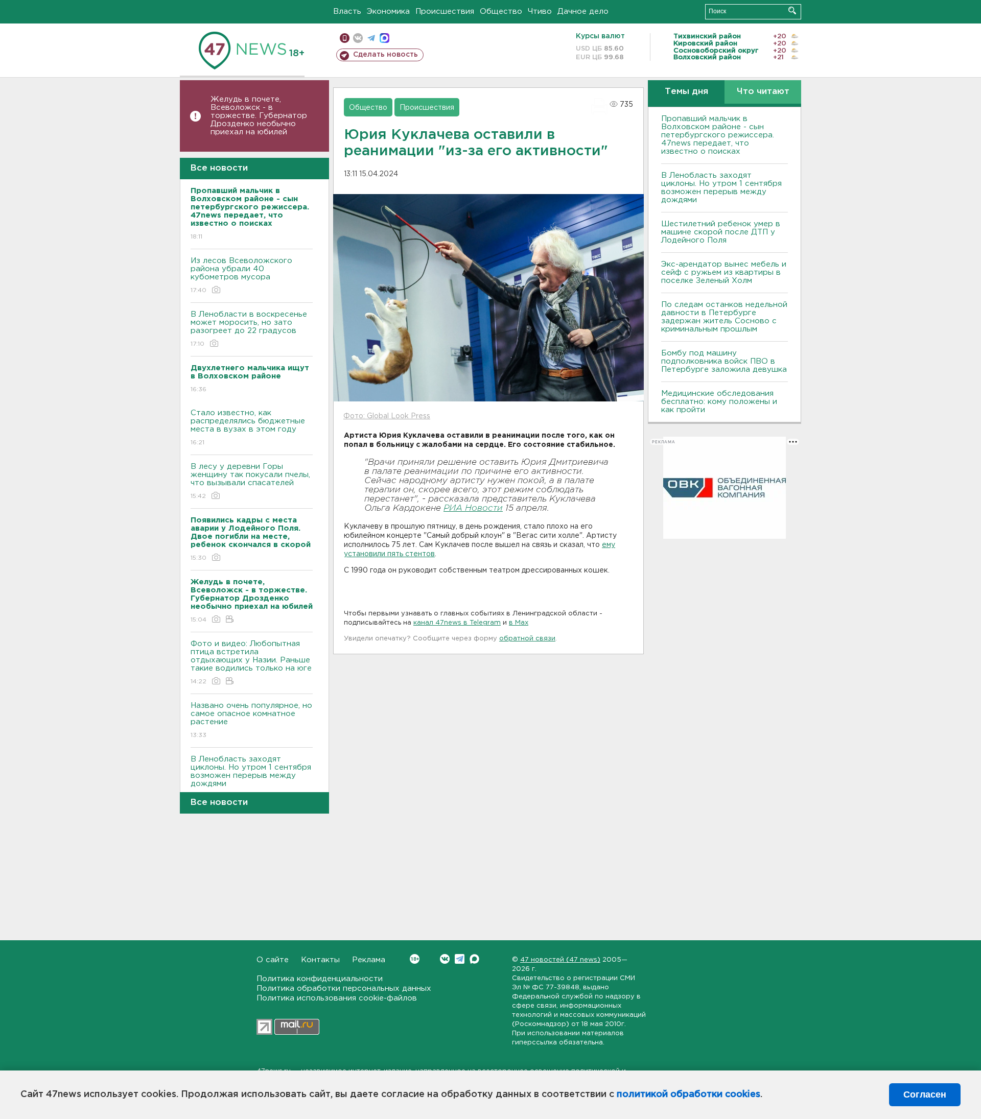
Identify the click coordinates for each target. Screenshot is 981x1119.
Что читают (763, 92)
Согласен (924, 1094)
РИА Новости (473, 508)
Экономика (388, 11)
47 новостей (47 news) (560, 960)
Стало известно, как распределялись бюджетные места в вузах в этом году (248, 427)
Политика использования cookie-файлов (336, 998)
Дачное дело (583, 11)
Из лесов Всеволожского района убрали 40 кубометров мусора (241, 275)
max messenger (384, 38)
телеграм (371, 38)
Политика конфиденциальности (319, 978)
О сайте (272, 960)
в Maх (518, 623)
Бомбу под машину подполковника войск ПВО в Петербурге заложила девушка (724, 361)
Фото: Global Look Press (386, 416)
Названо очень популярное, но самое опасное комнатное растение (251, 720)
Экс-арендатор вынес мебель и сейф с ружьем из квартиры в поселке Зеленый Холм (723, 272)
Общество (501, 11)
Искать (792, 10)
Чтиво (540, 11)
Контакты (320, 960)
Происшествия (444, 11)
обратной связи (527, 638)
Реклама (368, 960)
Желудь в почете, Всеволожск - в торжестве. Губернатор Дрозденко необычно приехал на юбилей (259, 115)
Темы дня (686, 92)
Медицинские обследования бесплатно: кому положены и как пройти (719, 401)
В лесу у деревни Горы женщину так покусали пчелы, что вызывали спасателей (250, 481)
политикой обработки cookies (688, 1094)
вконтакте (358, 38)
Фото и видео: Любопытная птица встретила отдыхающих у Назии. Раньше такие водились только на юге (251, 662)
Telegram (459, 959)
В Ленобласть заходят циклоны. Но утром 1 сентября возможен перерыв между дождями (251, 778)
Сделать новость (385, 55)
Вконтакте (445, 959)
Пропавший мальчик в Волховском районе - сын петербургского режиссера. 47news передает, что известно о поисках (717, 135)
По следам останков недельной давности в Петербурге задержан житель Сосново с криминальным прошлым (724, 316)
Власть (347, 11)
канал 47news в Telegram (457, 623)
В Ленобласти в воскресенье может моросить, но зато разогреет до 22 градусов (249, 329)
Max (474, 959)
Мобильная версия (344, 38)
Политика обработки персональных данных (343, 988)
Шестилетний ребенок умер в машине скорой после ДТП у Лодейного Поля (720, 232)
